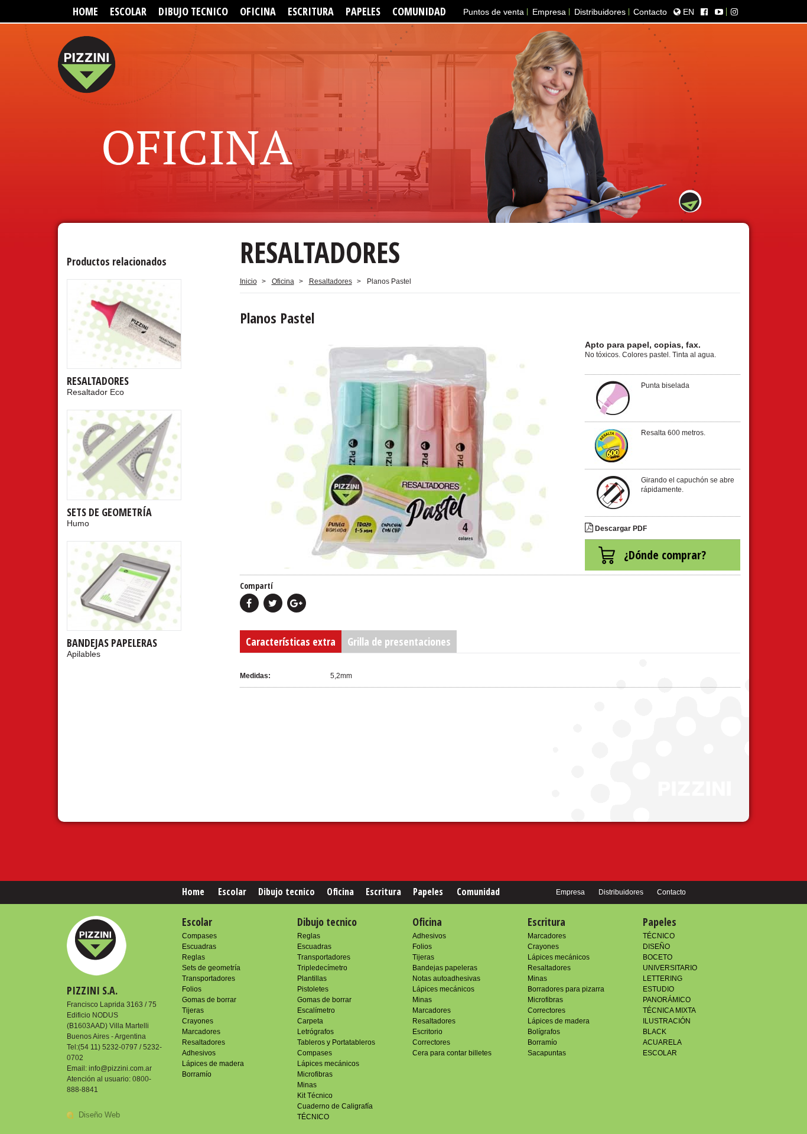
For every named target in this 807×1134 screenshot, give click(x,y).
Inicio (248, 281)
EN (687, 12)
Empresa (549, 11)
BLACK (654, 1032)
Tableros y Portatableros (336, 1042)
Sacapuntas (547, 1053)
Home (85, 11)
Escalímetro (316, 1010)
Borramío (196, 1074)
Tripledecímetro (322, 968)
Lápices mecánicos (328, 1064)
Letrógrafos (315, 1032)
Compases (199, 936)
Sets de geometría (211, 968)
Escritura (311, 11)
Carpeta (310, 1021)
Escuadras (199, 946)
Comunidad (419, 11)
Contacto (650, 11)
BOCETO (657, 957)
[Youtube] (719, 12)
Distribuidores (600, 11)
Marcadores (201, 1032)
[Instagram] (734, 12)
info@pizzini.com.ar (120, 1068)
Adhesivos (199, 1053)
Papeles (363, 11)
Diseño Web (99, 1114)
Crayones (197, 1021)
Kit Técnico (315, 1095)
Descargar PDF (620, 528)
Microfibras (315, 1074)
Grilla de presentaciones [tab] (399, 641)
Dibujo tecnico (193, 11)
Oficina (258, 11)
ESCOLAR (660, 1053)
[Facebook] (704, 12)
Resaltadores (330, 281)
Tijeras (193, 1010)
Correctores (431, 1042)
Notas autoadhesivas (446, 978)
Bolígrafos (544, 1032)
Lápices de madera (213, 1064)
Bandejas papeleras (444, 968)
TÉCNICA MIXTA (669, 1010)
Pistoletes (312, 989)
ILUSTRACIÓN (667, 1021)
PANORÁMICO (667, 1000)
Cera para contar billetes (452, 1053)
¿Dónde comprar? (665, 555)
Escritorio (427, 1032)
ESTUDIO (658, 989)
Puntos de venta (493, 11)
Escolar (128, 11)
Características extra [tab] (291, 641)
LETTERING (662, 978)
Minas (307, 1085)
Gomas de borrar (209, 1000)
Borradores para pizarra (566, 989)
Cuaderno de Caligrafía (335, 1106)
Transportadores (208, 978)
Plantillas (312, 978)
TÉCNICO (313, 1117)
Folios (191, 989)
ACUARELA (662, 1042)
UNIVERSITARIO (670, 968)
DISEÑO (656, 946)
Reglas (193, 957)
